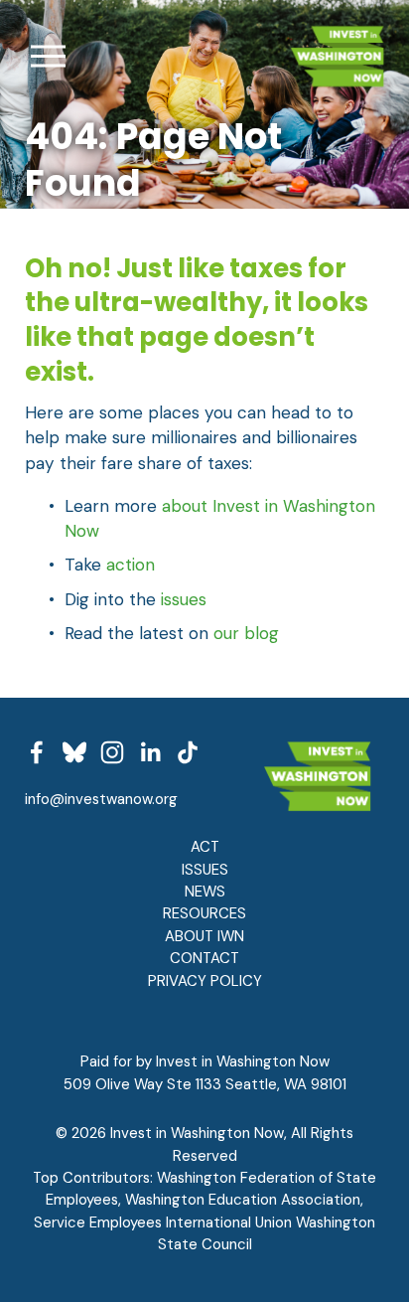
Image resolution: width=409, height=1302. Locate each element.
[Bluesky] (74, 752)
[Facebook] (37, 752)
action (130, 564)
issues (183, 599)
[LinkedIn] (150, 752)
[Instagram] (112, 752)
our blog (246, 633)
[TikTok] (188, 752)
